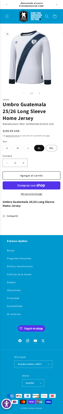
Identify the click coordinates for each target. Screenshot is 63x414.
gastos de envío (12, 136)
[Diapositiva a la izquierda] (24, 93)
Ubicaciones (14, 290)
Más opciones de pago (31, 193)
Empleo (11, 282)
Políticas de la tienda (19, 274)
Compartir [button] (12, 215)
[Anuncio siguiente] (56, 4)
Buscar (11, 250)
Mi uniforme (14, 314)
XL (39, 148)
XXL (51, 148)
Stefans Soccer (35, 408)
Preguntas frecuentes (19, 258)
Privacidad (13, 298)
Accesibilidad (14, 306)
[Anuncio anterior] (6, 4)
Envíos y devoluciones (20, 266)
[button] (7, 16)
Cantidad (7, 155)
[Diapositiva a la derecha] (39, 93)
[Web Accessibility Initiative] (6, 403)
